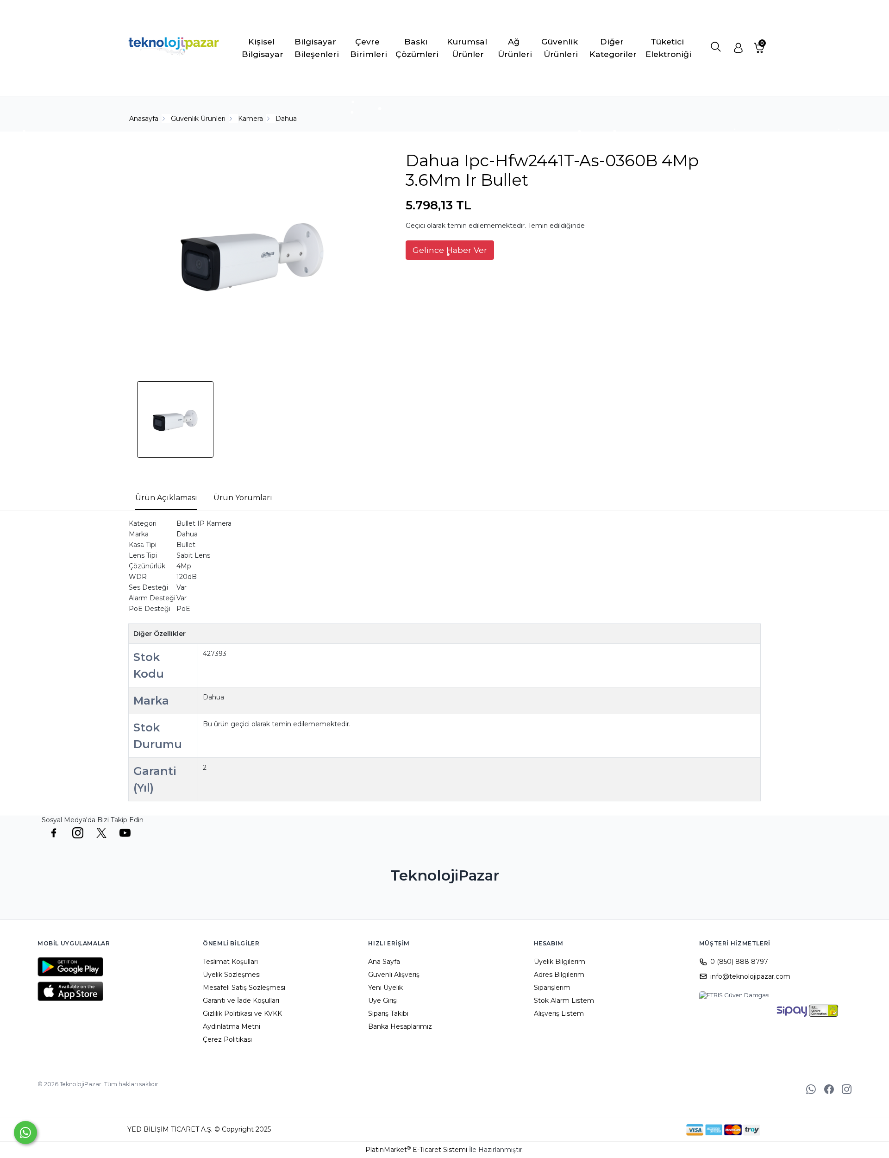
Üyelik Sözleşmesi (232, 974)
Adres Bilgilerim (559, 974)
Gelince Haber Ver (450, 250)
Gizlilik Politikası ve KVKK (242, 1013)
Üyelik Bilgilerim (559, 961)
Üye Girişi (383, 1000)
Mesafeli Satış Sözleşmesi (244, 987)
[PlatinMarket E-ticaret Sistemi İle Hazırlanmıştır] (654, 1129)
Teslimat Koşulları (230, 961)
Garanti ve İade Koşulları (241, 1000)
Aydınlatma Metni (231, 1026)
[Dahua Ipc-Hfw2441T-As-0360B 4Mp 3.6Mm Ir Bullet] (253, 255)
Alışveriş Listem (559, 1013)
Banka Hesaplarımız (400, 1026)
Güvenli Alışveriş (393, 974)
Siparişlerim (552, 987)
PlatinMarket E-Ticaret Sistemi (416, 1149)
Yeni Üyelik (385, 987)
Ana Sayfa (384, 961)
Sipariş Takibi (388, 1013)
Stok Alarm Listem (564, 1000)
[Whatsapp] (25, 1132)
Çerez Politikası (227, 1039)
